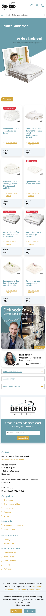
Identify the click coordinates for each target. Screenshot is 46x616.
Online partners (26, 592)
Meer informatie (23, 605)
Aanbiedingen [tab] (9, 379)
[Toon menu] (2, 15)
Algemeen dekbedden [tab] (12, 371)
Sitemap (14, 592)
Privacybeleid (21, 589)
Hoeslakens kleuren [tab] (11, 386)
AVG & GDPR (34, 589)
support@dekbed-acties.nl (12, 459)
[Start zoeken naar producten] (9, 15)
